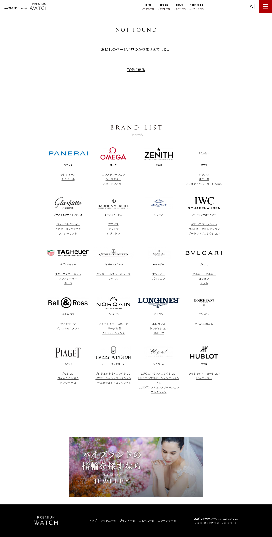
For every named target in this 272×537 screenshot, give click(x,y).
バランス (204, 174)
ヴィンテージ (68, 324)
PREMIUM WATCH (46, 520)
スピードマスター (113, 184)
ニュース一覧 (146, 520)
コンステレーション (113, 174)
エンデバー (158, 274)
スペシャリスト (68, 233)
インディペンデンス (113, 333)
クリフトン (113, 233)
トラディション (159, 328)
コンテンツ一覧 (167, 520)
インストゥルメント (68, 328)
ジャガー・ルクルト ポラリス (113, 274)
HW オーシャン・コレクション (113, 378)
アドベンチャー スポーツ (113, 324)
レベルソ (113, 278)
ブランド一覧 (127, 520)
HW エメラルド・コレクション (113, 383)
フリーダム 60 (113, 328)
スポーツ (159, 333)
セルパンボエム (204, 324)
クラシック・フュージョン (204, 373)
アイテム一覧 (108, 520)
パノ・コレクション (68, 224)
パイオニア (158, 278)
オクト (204, 283)
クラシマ (113, 229)
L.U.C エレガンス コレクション (159, 373)
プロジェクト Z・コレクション (113, 373)
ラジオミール (68, 174)
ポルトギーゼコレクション (204, 229)
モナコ (68, 283)
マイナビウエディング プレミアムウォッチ (37, 6)
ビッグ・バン (204, 378)
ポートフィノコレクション (204, 233)
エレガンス (158, 324)
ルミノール (68, 179)
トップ (93, 520)
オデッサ (204, 179)
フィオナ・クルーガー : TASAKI (204, 184)
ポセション (68, 373)
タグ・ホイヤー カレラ (68, 274)
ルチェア (204, 278)
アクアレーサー (68, 278)
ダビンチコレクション (204, 224)
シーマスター (113, 179)
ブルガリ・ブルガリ (204, 274)
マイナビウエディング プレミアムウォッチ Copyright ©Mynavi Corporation (216, 520)
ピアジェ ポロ (68, 383)
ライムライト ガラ (68, 378)
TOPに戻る (136, 69)
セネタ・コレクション (68, 229)
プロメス (113, 224)
